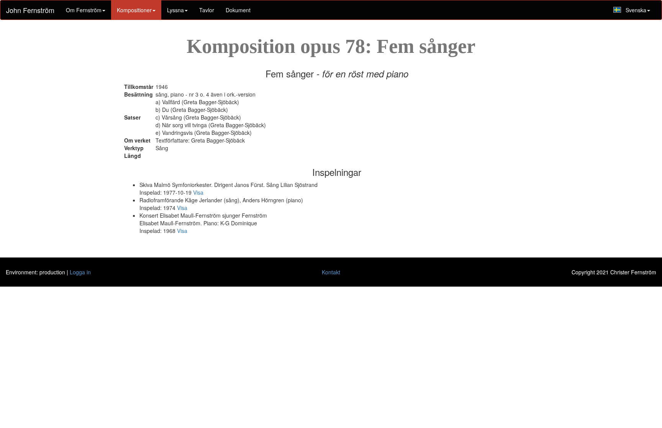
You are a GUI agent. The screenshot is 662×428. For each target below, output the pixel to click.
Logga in (80, 272)
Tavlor (206, 10)
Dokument (238, 10)
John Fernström (30, 10)
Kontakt (331, 272)
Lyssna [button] (175, 10)
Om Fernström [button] (84, 10)
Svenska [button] (636, 10)
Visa (198, 192)
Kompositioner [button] (134, 10)
